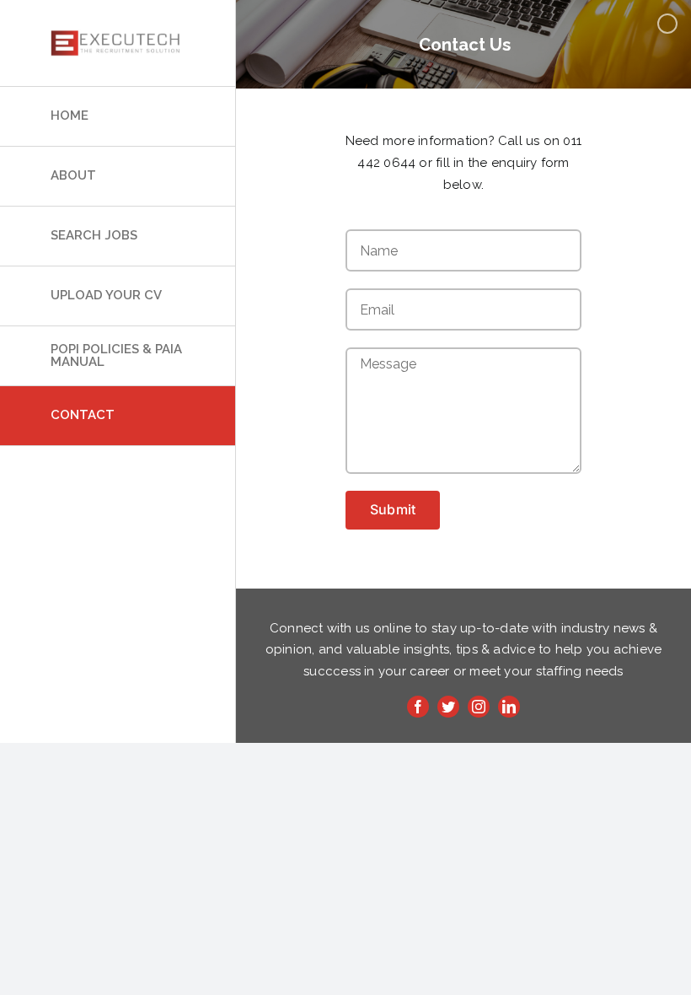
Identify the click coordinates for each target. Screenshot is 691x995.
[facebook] (418, 707)
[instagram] (479, 707)
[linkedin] (509, 707)
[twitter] (448, 707)
